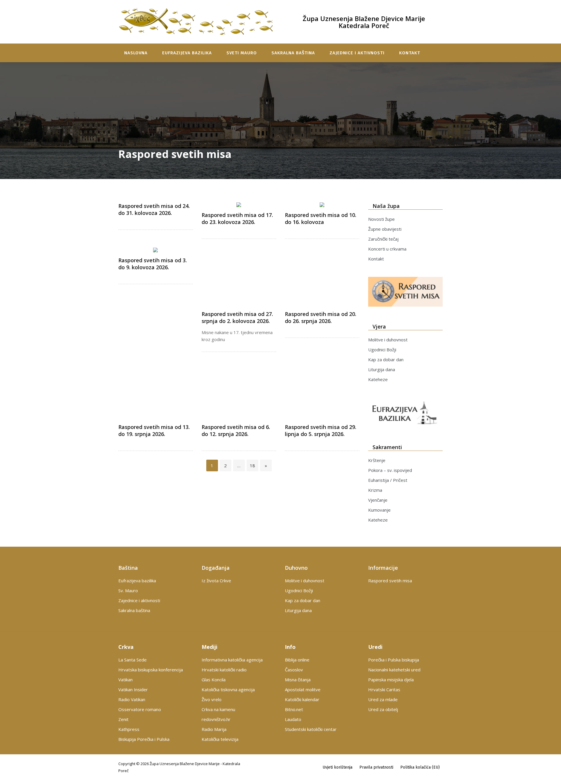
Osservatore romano (139, 709)
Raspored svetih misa (390, 580)
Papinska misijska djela (391, 679)
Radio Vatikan (131, 699)
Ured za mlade (383, 699)
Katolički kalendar (302, 699)
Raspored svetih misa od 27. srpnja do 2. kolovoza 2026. (237, 317)
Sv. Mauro (128, 590)
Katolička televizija (220, 739)
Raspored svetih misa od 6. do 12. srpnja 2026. (236, 430)
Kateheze (378, 379)
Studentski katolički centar (311, 729)
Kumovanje (379, 510)
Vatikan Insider (133, 689)
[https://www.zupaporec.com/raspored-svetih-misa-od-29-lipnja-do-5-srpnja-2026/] (322, 404)
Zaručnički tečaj (383, 239)
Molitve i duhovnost (388, 340)
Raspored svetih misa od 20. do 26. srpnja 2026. (320, 317)
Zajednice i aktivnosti (357, 52)
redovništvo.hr (216, 719)
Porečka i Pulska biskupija (393, 660)
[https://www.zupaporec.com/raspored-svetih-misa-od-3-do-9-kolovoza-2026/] (155, 250)
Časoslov (294, 670)
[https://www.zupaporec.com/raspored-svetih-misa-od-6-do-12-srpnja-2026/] (239, 404)
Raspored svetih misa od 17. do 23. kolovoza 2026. (237, 218)
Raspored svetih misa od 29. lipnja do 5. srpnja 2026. (320, 430)
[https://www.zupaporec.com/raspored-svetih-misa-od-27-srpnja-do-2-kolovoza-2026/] (239, 291)
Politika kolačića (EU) (420, 767)
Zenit (123, 719)
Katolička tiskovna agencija (228, 689)
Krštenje (376, 460)
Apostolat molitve (303, 689)
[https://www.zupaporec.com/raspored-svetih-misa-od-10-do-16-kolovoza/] (322, 204)
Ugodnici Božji (382, 349)
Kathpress (128, 729)
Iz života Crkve (216, 580)
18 (254, 465)
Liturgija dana (381, 369)
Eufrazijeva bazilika (187, 52)
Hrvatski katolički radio (224, 670)
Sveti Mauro (241, 52)
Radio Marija (214, 729)
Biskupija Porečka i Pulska (143, 739)
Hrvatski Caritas (384, 689)
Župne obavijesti (384, 229)
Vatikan (125, 679)
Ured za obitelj (383, 709)
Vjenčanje (377, 500)
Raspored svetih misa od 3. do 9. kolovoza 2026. (152, 264)
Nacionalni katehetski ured (394, 670)
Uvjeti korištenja (337, 767)
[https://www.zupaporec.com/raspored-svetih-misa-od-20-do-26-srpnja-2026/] (322, 291)
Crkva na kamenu (218, 709)
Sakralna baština (293, 52)
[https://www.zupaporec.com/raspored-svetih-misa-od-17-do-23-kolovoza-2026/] (239, 204)
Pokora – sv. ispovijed (390, 470)
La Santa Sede (132, 660)
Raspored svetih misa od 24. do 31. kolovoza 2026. (154, 209)
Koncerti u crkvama (387, 249)
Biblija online (297, 660)
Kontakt (409, 52)
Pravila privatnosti (376, 767)
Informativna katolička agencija (232, 660)
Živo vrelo (211, 699)
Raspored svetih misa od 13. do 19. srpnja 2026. (154, 430)
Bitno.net (294, 709)
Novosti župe (381, 219)
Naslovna (136, 52)
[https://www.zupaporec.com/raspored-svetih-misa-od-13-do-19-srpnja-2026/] (155, 404)
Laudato (293, 719)
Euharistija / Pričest (387, 480)
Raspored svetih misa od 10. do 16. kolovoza (320, 218)
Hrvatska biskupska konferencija (150, 670)
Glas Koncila (214, 679)
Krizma (375, 490)
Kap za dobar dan (386, 359)
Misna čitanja (298, 679)
